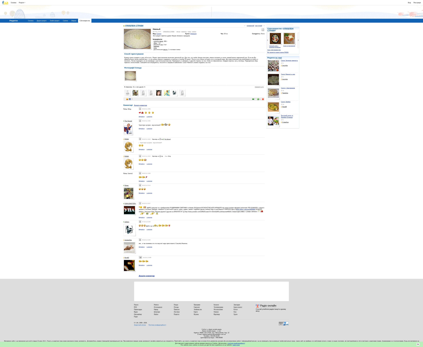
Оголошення (158, 307)
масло (165, 49)
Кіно (235, 312)
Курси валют (238, 307)
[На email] (127, 99)
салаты (194, 31)
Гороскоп (197, 307)
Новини (216, 312)
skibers (127, 222)
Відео (136, 312)
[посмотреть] (273, 66)
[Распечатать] (263, 29)
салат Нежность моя (288, 74)
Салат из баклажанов (289, 46)
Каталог (216, 305)
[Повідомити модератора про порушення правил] (263, 99)
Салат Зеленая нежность (289, 60)
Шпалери (157, 312)
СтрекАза (285, 122)
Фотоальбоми (218, 309)
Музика (196, 314)
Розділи (21, 2)
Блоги (236, 309)
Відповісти (142, 116)
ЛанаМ (284, 107)
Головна (13, 2)
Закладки (237, 305)
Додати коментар (140, 105)
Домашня (193, 34)
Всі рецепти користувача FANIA (277, 52)
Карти (196, 312)
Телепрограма (218, 307)
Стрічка (65, 20)
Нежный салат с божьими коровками (275, 46)
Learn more (236, 345)
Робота (156, 305)
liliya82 (127, 257)
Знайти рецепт (54, 20)
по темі (278, 58)
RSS (135, 307)
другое (178, 31)
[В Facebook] (130, 99)
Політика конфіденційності (157, 325)
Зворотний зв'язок (140, 325)
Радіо (136, 316)
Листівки (177, 312)
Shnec (127, 185)
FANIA (127, 139)
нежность (184, 31)
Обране (73, 20)
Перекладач (138, 309)
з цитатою (149, 116)
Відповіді (217, 314)
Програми (197, 305)
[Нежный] (137, 39)
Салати (158, 34)
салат (189, 31)
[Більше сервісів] (132, 99)
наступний (258, 26)
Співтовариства (85, 20)
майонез (156, 46)
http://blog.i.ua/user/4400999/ (246, 209)
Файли (156, 314)
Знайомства (198, 309)
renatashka (128, 240)
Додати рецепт (42, 20)
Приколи (176, 309)
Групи (235, 314)
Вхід (409, 2)
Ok (418, 344)
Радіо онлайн (268, 305)
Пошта (136, 305)
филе (161, 41)
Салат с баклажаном (288, 88)
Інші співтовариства (274, 50)
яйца (155, 43)
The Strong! (128, 121)
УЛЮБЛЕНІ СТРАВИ (134, 26)
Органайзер (138, 314)
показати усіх (259, 87)
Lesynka (285, 65)
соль (155, 48)
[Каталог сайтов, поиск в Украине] (284, 323)
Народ (156, 309)
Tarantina (285, 93)
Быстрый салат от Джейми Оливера (287, 116)
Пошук (176, 305)
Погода (176, 307)
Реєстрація (417, 2)
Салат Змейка (285, 102)
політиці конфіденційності (236, 343)
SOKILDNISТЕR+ (130, 203)
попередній (250, 26)
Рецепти (176, 314)
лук (161, 44)
